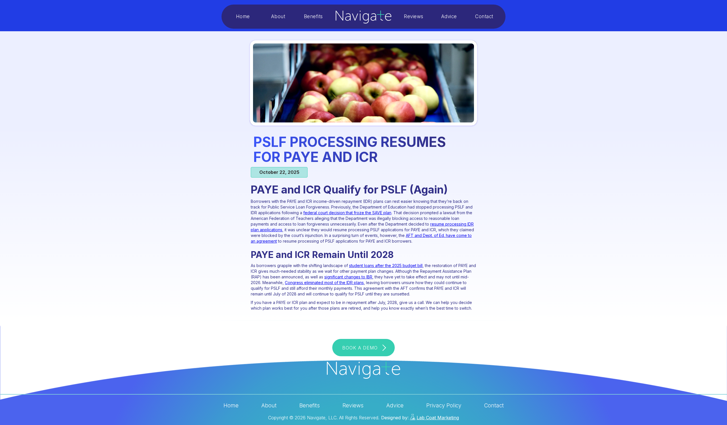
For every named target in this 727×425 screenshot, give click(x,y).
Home (243, 16)
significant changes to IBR (348, 276)
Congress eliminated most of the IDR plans (324, 282)
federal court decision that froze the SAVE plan (347, 212)
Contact (484, 16)
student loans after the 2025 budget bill (386, 265)
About (278, 16)
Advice (449, 16)
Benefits (313, 16)
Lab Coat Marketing (438, 417)
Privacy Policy (443, 406)
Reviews (413, 16)
